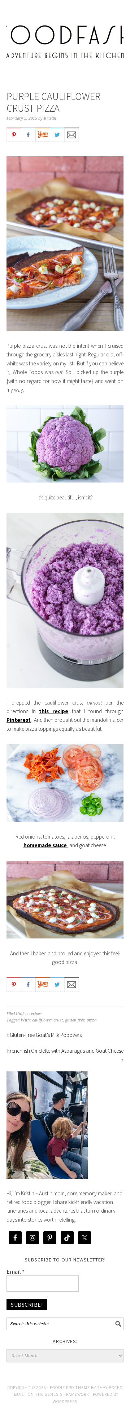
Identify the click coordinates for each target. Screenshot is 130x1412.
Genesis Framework (67, 1394)
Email (15, 1271)
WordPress (65, 1401)
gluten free (74, 1020)
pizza (91, 1020)
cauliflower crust (47, 1020)
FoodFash (65, 36)
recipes (35, 1013)
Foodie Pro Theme (70, 1387)
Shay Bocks (109, 1387)
